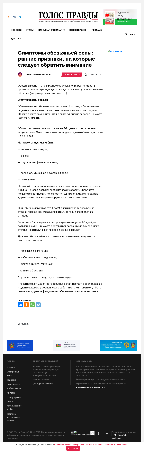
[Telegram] (38, 304)
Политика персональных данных (13, 417)
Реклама (97, 30)
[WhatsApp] (32, 304)
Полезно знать (72, 74)
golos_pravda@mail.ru (43, 383)
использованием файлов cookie (112, 445)
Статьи (30, 30)
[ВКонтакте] (20, 304)
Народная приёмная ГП (51, 30)
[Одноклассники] (26, 304)
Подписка (11, 380)
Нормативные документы (90, 387)
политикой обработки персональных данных (75, 445)
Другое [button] (15, 38)
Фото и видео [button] (77, 30)
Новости (16, 30)
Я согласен (73, 448)
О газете (11, 367)
